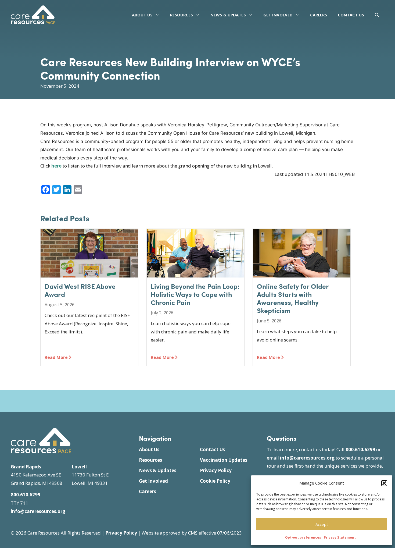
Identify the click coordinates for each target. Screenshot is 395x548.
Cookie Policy (215, 481)
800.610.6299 (25, 495)
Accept (321, 524)
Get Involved (278, 14)
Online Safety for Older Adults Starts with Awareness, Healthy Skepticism (293, 298)
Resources (181, 14)
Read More (57, 357)
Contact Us (351, 14)
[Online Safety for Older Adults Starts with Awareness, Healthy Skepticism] (301, 273)
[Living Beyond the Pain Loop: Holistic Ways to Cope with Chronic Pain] (195, 273)
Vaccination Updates (223, 460)
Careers (318, 14)
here (56, 166)
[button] (384, 483)
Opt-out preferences (303, 537)
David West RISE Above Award (80, 290)
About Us (142, 14)
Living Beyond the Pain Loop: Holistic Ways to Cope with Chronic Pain (195, 294)
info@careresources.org (38, 511)
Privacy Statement (340, 537)
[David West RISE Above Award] (89, 273)
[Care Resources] (33, 14)
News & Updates (228, 14)
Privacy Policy (216, 470)
